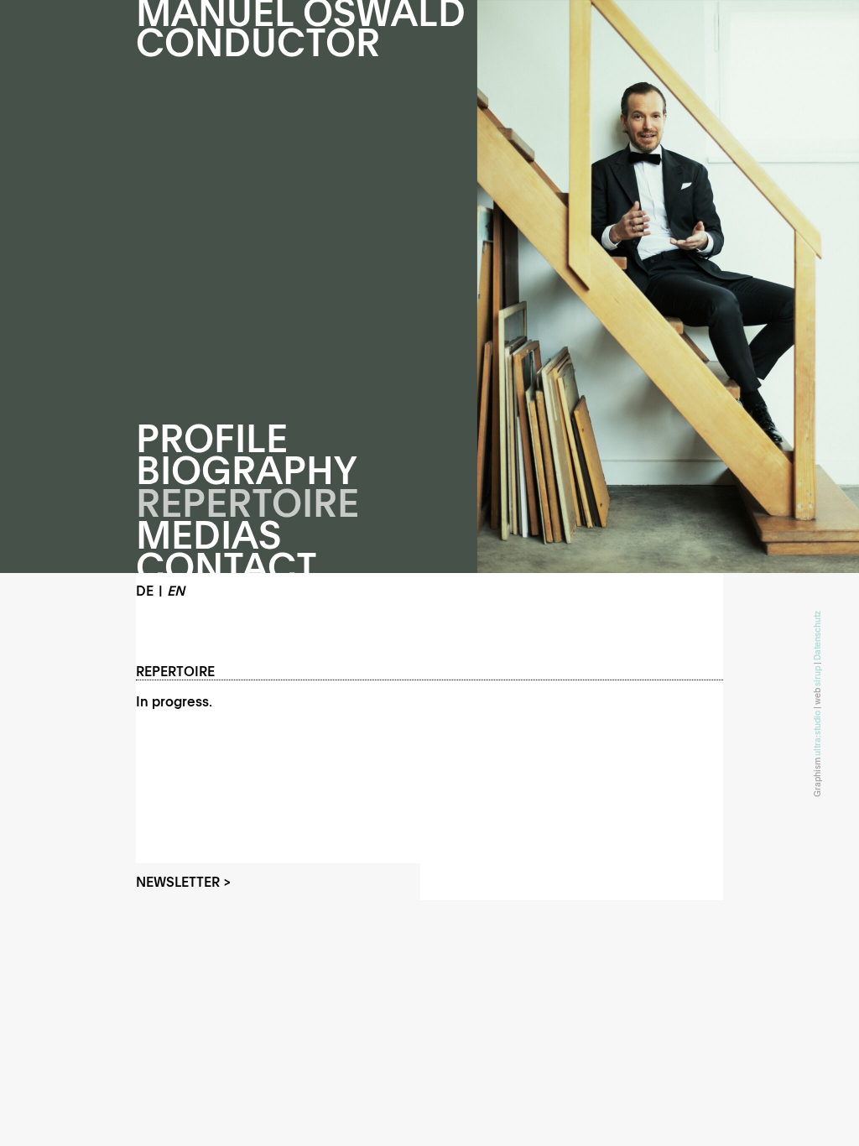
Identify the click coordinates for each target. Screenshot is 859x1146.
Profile (212, 438)
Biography (246, 470)
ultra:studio (817, 733)
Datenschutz (817, 635)
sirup (817, 676)
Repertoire (247, 502)
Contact (226, 566)
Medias (208, 534)
